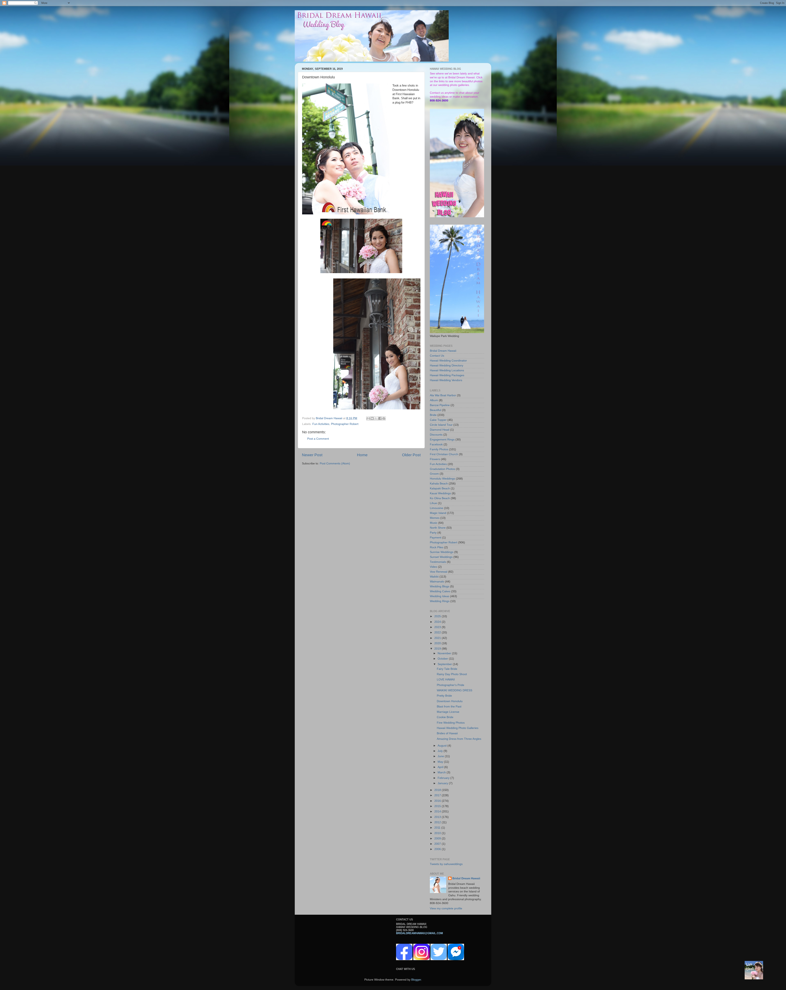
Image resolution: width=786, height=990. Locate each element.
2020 (438, 643)
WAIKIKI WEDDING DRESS (454, 690)
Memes (434, 517)
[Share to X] (376, 418)
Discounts (436, 434)
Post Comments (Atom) (335, 463)
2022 (438, 632)
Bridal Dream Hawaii (443, 350)
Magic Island (438, 513)
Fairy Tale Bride (447, 668)
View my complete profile (446, 908)
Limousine (436, 508)
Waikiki (434, 576)
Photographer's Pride (450, 685)
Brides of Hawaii (447, 733)
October (443, 658)
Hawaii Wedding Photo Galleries (457, 728)
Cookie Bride (445, 717)
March (442, 772)
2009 (438, 838)
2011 (437, 827)
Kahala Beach (439, 483)
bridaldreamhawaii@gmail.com (419, 933)
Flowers (435, 459)
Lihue (433, 503)
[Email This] (368, 418)
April (441, 767)
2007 (438, 843)
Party (433, 532)
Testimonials (438, 561)
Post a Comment (318, 438)
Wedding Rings (439, 601)
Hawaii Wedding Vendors (446, 380)
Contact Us (437, 355)
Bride (433, 415)
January (443, 783)
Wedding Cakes (440, 591)
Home (362, 455)
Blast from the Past (449, 706)
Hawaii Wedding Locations (447, 370)
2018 (438, 790)
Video (433, 566)
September (445, 664)
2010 (438, 833)
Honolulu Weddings (442, 478)
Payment (435, 537)
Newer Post (312, 455)
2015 (438, 806)
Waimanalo (437, 581)
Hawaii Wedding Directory (446, 365)
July (441, 750)
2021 (438, 638)
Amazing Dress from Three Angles (459, 738)
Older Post (411, 455)
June (441, 756)
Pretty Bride (444, 695)
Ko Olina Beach (440, 498)
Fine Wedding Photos (451, 722)
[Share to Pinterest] (384, 418)
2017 (438, 795)
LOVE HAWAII (446, 679)
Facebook (436, 444)
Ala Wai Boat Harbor (443, 395)
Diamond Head (439, 429)
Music (433, 522)
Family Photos (439, 449)
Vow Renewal (438, 571)
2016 (438, 800)
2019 (438, 648)
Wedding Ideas (439, 596)
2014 (438, 811)
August (442, 745)
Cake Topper (438, 419)
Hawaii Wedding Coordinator (448, 360)
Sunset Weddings (441, 557)
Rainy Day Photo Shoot (452, 674)
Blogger (416, 979)
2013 (438, 817)
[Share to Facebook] (380, 418)
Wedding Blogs (439, 586)
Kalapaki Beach (440, 488)
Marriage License (448, 711)
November (445, 653)
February (444, 777)
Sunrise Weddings (441, 552)
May (441, 761)
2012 (438, 822)
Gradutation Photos (442, 469)
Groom (434, 473)
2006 (438, 849)
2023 (438, 627)
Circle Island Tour (441, 424)
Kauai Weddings (440, 493)
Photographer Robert (344, 424)
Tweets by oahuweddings (446, 864)
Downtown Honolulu (450, 701)
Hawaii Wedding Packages (447, 375)
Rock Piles (436, 547)
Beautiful (435, 410)
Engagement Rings (442, 439)
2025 (438, 616)
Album (434, 400)
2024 (438, 621)
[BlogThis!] (372, 418)
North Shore (438, 527)
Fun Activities (320, 424)
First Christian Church (444, 454)
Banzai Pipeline (440, 405)
